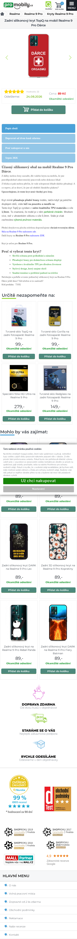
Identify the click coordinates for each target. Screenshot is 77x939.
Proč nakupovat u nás (17, 148)
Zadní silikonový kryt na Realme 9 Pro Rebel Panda (18, 648)
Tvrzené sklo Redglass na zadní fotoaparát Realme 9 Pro (55, 397)
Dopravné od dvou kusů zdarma (22, 138)
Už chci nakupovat (38, 481)
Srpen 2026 (11, 158)
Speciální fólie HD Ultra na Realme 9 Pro (19, 395)
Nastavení (38, 489)
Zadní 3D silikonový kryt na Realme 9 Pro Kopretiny (58, 567)
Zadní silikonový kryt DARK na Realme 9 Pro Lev (19, 567)
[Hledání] (48, 5)
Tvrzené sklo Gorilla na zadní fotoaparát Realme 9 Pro (55, 335)
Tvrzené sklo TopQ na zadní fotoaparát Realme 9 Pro (19, 335)
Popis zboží (11, 128)
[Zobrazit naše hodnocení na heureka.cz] (19, 812)
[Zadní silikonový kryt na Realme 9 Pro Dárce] (38, 56)
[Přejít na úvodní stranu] (18, 5)
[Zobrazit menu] (71, 5)
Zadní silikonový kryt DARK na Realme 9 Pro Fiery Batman (58, 650)
